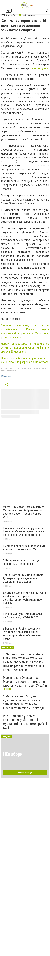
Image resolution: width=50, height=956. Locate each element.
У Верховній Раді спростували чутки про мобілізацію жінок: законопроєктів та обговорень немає (22, 633)
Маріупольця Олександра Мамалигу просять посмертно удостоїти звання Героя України (25, 681)
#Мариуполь (6, 376)
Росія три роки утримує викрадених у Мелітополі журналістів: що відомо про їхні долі (25, 722)
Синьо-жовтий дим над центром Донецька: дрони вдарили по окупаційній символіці (23, 578)
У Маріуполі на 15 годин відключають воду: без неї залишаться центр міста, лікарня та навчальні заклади (24, 702)
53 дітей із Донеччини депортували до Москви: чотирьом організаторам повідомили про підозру (25, 598)
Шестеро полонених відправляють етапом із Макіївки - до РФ (24, 547)
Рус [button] (8, 10)
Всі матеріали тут (25, 773)
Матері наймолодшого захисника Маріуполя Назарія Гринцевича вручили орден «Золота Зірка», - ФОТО (23, 512)
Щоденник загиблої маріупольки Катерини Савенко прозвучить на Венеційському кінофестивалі (23, 531)
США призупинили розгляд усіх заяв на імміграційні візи (22, 562)
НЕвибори (13, 754)
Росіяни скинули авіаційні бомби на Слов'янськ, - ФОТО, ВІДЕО (23, 615)
